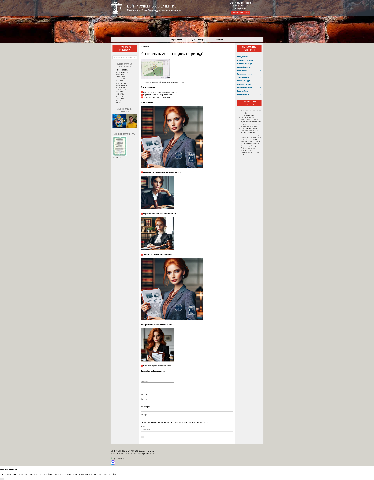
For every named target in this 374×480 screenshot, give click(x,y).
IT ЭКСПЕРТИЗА (121, 87)
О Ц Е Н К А (119, 81)
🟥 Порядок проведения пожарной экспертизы (157, 95)
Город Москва (242, 57)
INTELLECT (119, 101)
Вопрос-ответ (176, 40)
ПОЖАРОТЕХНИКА (121, 85)
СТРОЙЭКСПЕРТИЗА (122, 70)
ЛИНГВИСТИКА (120, 98)
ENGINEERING (120, 74)
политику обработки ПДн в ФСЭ (199, 422)
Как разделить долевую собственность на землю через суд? (162, 82)
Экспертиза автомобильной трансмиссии (156, 325)
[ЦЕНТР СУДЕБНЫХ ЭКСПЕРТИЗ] (116, 13)
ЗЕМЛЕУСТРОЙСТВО (122, 83)
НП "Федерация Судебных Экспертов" (144, 454)
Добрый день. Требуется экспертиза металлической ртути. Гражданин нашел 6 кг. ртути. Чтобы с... (250, 150)
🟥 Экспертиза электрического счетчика (155, 97)
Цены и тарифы (198, 40)
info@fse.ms (240, 8)
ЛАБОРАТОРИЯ (120, 76)
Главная (154, 40)
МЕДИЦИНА (119, 96)
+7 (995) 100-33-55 (241, 5)
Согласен (2, 479)
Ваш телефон (145, 407)
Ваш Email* (144, 394)
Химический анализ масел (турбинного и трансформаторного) (251, 113)
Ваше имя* (144, 399)
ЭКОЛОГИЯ (119, 92)
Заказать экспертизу (240, 12)
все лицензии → (117, 157)
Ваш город (144, 415)
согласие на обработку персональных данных (163, 422)
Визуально (143, 381)
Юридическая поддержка (124, 48)
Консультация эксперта (249, 102)
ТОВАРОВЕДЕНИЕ (121, 90)
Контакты (220, 40)
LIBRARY (118, 103)
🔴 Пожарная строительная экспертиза (156, 366)
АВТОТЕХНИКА (120, 79)
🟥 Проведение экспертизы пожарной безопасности (159, 92)
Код (146, 381)
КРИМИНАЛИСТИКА (122, 72)
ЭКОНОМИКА (120, 94)
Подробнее (112, 474)
